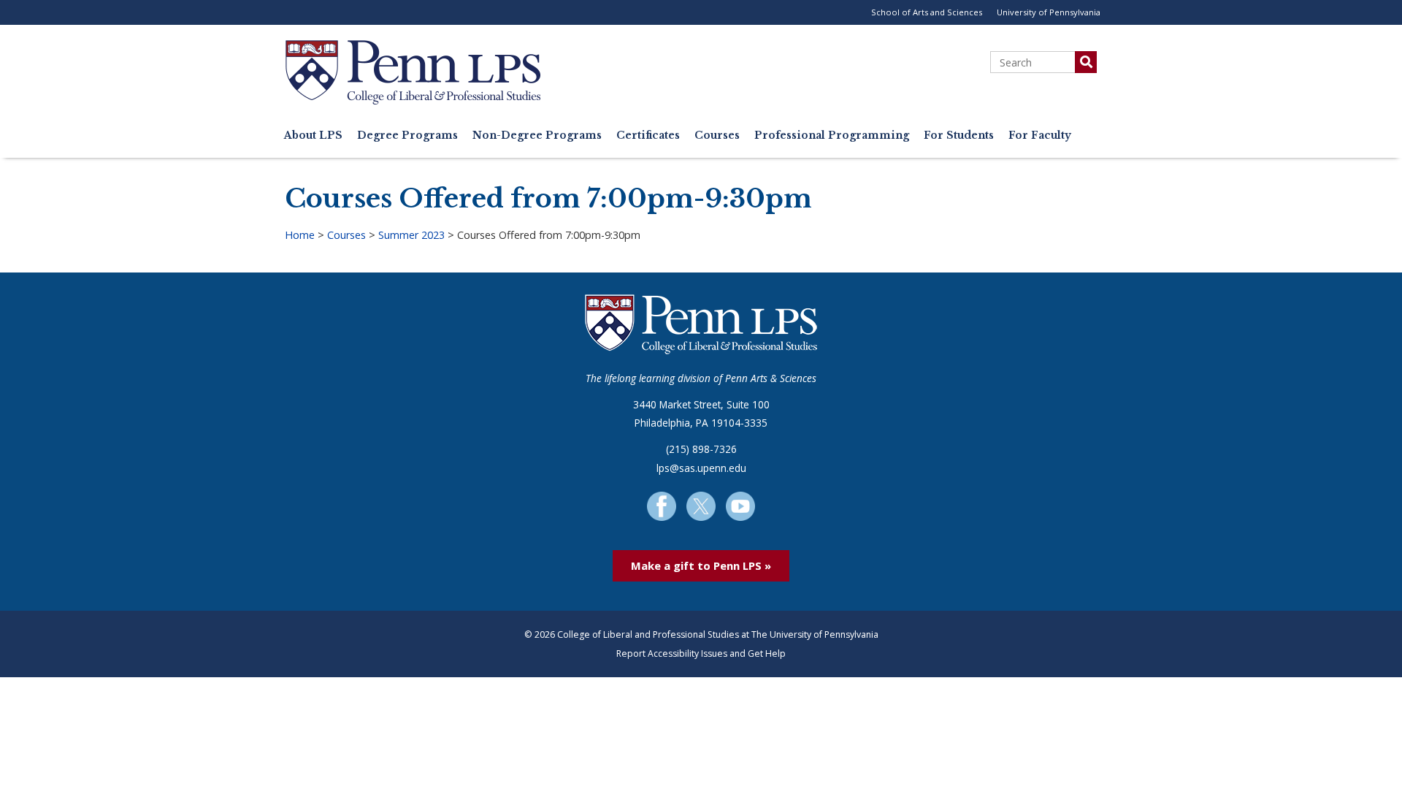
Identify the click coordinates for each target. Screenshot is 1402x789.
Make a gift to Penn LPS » (701, 565)
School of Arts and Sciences (926, 12)
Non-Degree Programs (537, 135)
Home (300, 235)
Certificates (648, 135)
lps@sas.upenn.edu (701, 468)
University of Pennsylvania (1048, 12)
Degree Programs (407, 135)
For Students (959, 135)
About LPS (313, 135)
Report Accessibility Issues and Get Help (701, 653)
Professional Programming (831, 135)
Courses (717, 135)
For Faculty (1039, 135)
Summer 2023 (411, 235)
